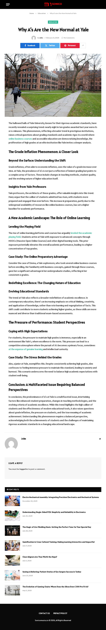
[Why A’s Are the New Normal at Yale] (53, 85)
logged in (24, 469)
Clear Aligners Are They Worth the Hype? (39, 557)
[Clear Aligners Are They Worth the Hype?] (12, 560)
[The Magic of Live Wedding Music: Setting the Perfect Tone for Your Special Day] (12, 530)
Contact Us (44, 613)
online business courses (20, 138)
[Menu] (8, 4)
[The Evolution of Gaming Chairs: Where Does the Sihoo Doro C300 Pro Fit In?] (12, 590)
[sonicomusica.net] (53, 4)
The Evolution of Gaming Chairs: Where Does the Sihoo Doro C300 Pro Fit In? (55, 586)
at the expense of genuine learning (26, 349)
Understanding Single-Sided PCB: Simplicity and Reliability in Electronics (54, 512)
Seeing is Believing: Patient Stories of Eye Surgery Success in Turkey (51, 572)
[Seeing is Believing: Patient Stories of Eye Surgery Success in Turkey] (12, 575)
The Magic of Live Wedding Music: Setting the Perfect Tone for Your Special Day (56, 527)
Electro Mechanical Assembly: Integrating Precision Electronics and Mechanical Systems (60, 497)
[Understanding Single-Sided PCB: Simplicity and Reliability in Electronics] (12, 515)
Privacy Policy (60, 613)
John (41, 38)
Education (53, 22)
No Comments (69, 38)
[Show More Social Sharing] (83, 45)
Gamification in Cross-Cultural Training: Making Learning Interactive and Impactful (58, 542)
